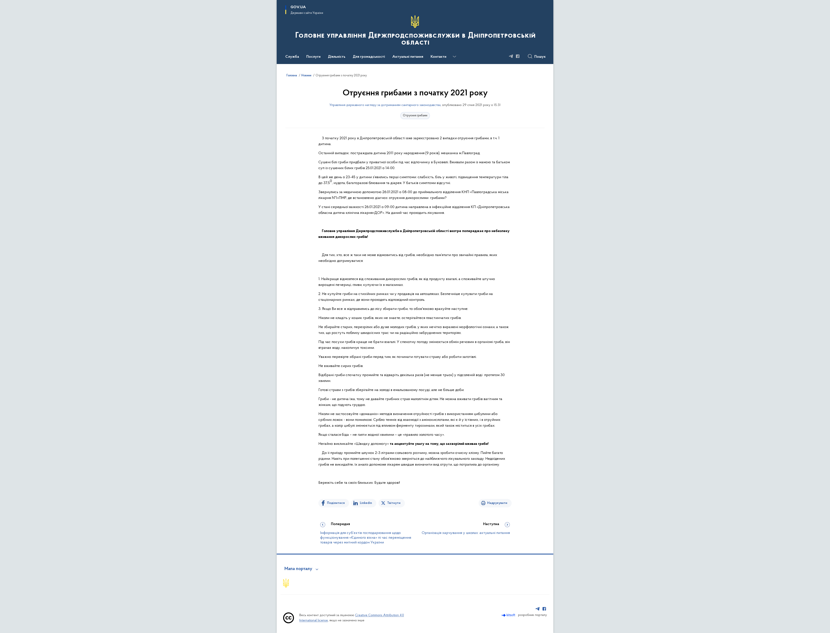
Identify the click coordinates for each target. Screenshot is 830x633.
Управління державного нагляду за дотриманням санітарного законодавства (385, 105)
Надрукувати (497, 503)
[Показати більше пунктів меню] (454, 56)
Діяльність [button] (336, 57)
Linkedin (366, 503)
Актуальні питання (407, 57)
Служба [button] (292, 57)
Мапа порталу (298, 569)
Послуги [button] (313, 57)
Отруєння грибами (415, 115)
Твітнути (394, 503)
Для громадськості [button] (369, 57)
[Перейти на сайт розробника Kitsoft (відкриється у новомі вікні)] (509, 615)
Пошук (540, 57)
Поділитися (336, 503)
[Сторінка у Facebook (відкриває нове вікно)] (517, 56)
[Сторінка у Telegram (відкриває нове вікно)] (511, 56)
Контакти (438, 57)
